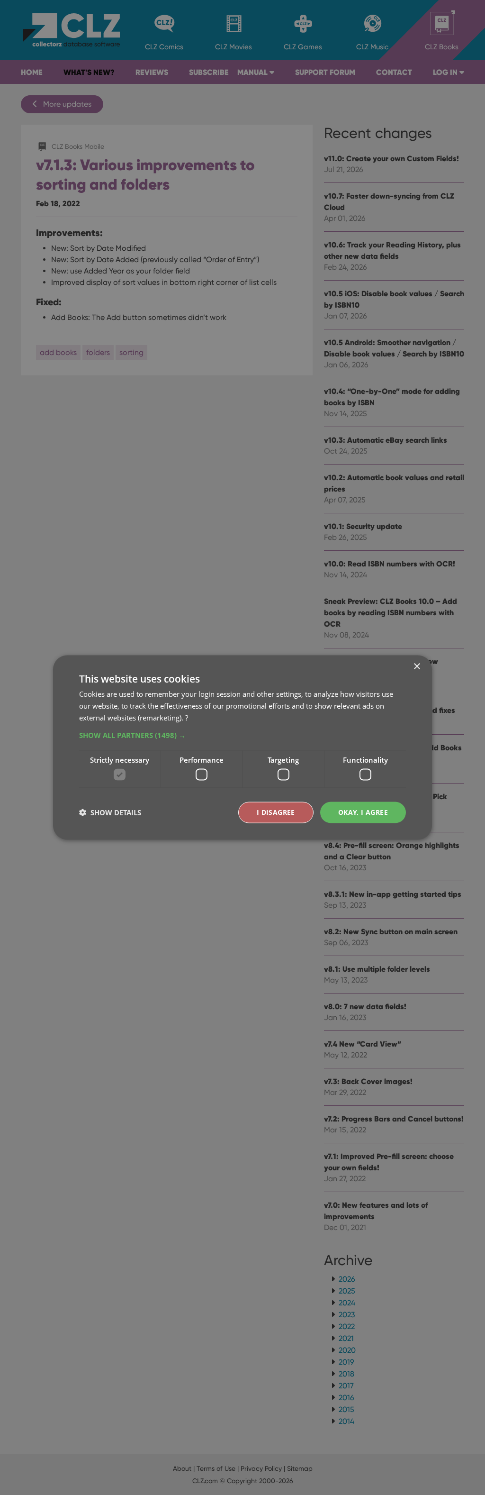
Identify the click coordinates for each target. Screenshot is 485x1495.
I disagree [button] (276, 812)
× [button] (416, 666)
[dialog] (242, 747)
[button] (242, 734)
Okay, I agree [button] (363, 812)
